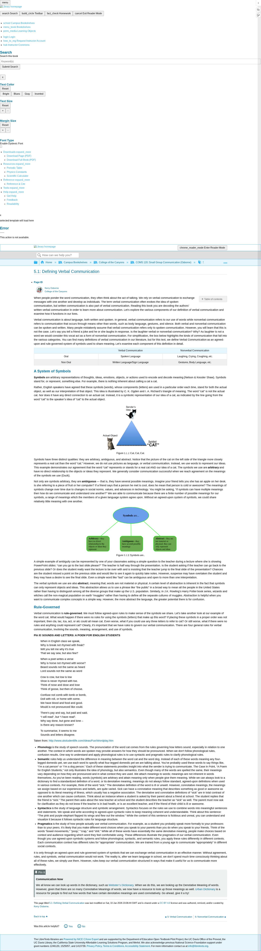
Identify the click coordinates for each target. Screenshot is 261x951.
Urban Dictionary (205, 889)
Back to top (39, 916)
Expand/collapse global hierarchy (37, 262)
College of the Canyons (111, 262)
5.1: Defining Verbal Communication (66, 903)
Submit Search (10, 66)
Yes (71, 926)
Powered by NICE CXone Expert (81, 939)
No (83, 926)
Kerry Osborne (52, 288)
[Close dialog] (2, 232)
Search (39, 255)
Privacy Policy (94, 946)
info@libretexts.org (197, 946)
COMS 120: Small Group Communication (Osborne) (163, 262)
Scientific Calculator (17, 176)
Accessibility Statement (137, 946)
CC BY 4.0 (165, 903)
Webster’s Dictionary (121, 885)
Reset (5, 88)
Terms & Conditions (113, 946)
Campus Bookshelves (75, 262)
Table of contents (213, 299)
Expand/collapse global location (225, 261)
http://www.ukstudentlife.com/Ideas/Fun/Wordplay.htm (81, 740)
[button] (12, 200)
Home (49, 262)
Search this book (9, 56)
